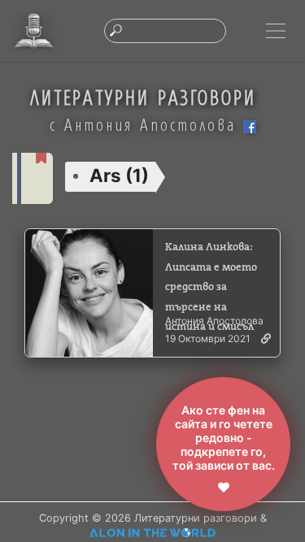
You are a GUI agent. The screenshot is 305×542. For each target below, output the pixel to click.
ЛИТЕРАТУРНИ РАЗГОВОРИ (143, 97)
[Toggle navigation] (275, 31)
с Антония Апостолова (146, 124)
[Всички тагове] (32, 177)
